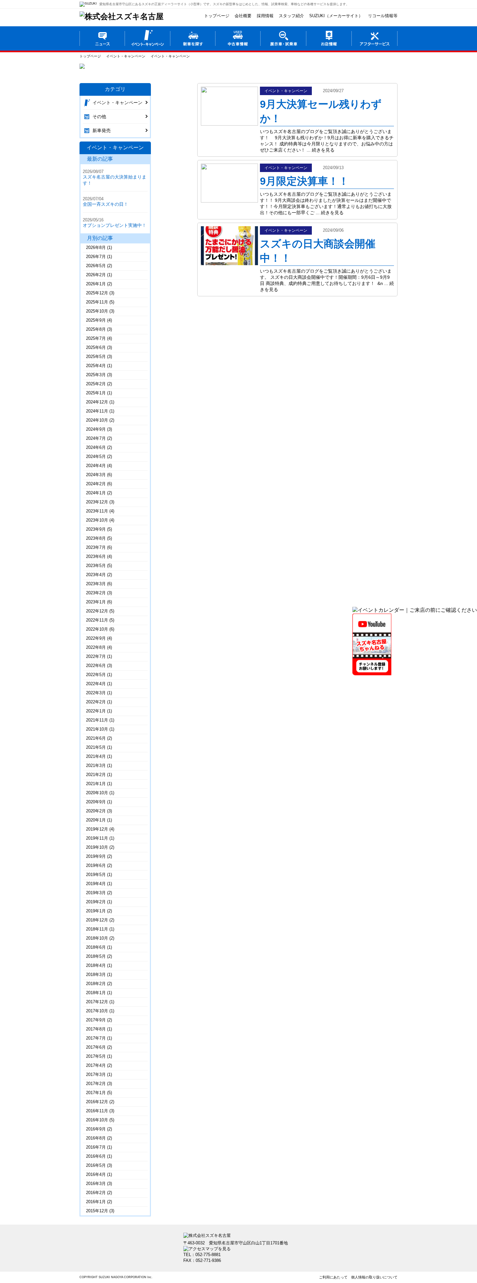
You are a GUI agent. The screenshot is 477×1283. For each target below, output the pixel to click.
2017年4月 (96, 1065)
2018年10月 (97, 938)
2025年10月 (97, 311)
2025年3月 (96, 374)
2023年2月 (96, 592)
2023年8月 (96, 538)
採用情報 (265, 15)
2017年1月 (96, 1092)
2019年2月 (96, 901)
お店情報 (329, 38)
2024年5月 (96, 456)
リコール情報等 (383, 15)
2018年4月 (96, 965)
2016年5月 (96, 1165)
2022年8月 (96, 647)
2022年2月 (96, 701)
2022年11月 (97, 620)
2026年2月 (96, 274)
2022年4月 (96, 683)
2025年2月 (96, 383)
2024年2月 (96, 483)
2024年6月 (96, 447)
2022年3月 (96, 692)
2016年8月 (96, 1138)
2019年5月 (96, 874)
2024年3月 (96, 474)
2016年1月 (96, 1201)
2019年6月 (96, 865)
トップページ (216, 15)
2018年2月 (96, 983)
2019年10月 (97, 847)
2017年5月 (96, 1056)
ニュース (102, 38)
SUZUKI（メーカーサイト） (336, 15)
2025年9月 (96, 320)
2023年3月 (96, 583)
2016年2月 (96, 1192)
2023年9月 (96, 529)
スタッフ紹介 (291, 15)
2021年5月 (96, 747)
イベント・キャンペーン (147, 38)
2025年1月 (96, 392)
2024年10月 (97, 420)
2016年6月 (96, 1156)
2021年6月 (96, 738)
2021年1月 (96, 783)
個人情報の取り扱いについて (374, 1277)
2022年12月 (97, 611)
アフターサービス (375, 38)
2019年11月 (97, 838)
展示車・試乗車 (283, 38)
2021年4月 (96, 756)
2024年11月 (97, 411)
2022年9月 (96, 638)
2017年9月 (96, 1020)
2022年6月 (96, 665)
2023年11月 (97, 511)
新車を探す (192, 38)
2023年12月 (97, 502)
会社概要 (243, 15)
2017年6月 (96, 1047)
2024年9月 (96, 429)
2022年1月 (96, 711)
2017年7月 (96, 1038)
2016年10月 (97, 1119)
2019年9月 (96, 856)
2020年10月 (97, 792)
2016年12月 (97, 1101)
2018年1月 (96, 992)
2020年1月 (96, 820)
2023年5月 (96, 565)
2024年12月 (97, 402)
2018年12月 (97, 920)
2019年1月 (96, 910)
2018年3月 (96, 974)
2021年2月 (96, 774)
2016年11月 (97, 1110)
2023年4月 (96, 574)
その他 (99, 116)
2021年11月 (97, 720)
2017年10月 (97, 1010)
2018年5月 (96, 956)
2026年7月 (96, 256)
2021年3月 (96, 765)
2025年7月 (96, 338)
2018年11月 (97, 929)
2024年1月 (96, 492)
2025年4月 (96, 365)
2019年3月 (96, 892)
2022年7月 (96, 656)
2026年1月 (96, 283)
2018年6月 (96, 947)
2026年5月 (96, 265)
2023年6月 (96, 556)
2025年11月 (97, 302)
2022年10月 (97, 629)
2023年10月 (97, 520)
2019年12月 (97, 829)
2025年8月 (96, 329)
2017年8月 (96, 1029)
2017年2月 (96, 1083)
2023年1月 (96, 601)
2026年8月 (96, 247)
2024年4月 (96, 465)
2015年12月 (97, 1210)
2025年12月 (97, 292)
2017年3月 (96, 1074)
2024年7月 (96, 438)
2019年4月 (96, 883)
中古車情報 (238, 38)
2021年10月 (97, 729)
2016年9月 (96, 1129)
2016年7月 (96, 1147)
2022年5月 (96, 674)
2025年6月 (96, 347)
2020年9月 (96, 801)
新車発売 (101, 130)
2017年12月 (97, 1001)
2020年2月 (96, 810)
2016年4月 (96, 1174)
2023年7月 (96, 547)
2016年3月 (96, 1183)
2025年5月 (96, 356)
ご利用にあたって (333, 1277)
